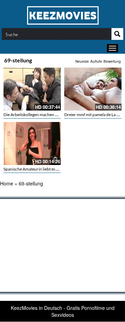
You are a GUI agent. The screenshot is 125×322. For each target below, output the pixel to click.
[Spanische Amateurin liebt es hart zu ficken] (32, 143)
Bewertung (112, 61)
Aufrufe (96, 61)
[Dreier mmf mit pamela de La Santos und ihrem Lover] (93, 89)
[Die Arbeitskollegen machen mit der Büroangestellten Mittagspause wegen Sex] (32, 89)
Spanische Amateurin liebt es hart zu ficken (42, 169)
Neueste (82, 61)
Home (6, 183)
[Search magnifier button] (117, 34)
